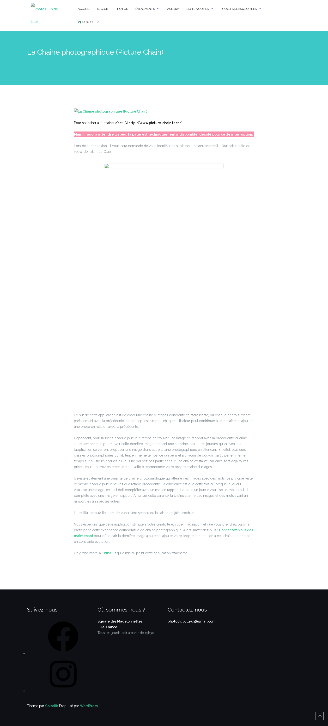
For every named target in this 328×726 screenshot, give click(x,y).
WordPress (89, 706)
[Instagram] (63, 691)
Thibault (109, 553)
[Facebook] (63, 653)
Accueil (83, 9)
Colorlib (51, 706)
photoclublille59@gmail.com (191, 621)
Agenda (173, 9)
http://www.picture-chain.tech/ (155, 123)
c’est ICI (121, 123)
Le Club (102, 9)
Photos (122, 9)
